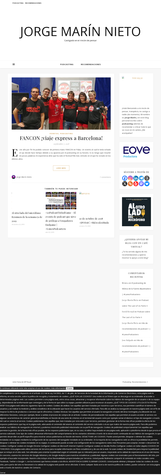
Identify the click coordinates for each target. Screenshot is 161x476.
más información (58, 388)
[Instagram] (130, 178)
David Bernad (128, 311)
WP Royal (27, 382)
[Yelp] (135, 183)
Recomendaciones (33, 3)
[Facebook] (124, 178)
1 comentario (105, 177)
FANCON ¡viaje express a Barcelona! (61, 138)
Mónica (125, 283)
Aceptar (69, 388)
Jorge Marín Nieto (80, 31)
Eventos (54, 134)
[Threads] (146, 178)
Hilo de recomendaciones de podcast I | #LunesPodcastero (136, 329)
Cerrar (3, 472)
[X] (124, 183)
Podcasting (18, 3)
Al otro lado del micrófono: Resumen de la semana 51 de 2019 (27, 217)
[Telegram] (141, 178)
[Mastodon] (141, 183)
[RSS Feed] (130, 183)
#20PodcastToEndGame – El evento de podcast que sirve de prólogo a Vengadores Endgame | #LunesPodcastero (61, 220)
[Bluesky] (146, 183)
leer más (61, 168)
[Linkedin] (135, 178)
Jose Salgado (127, 340)
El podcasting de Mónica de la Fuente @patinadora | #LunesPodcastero (136, 289)
